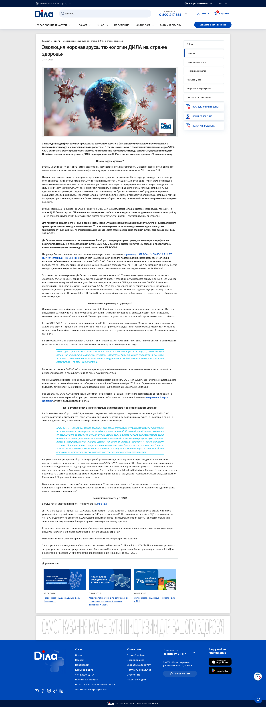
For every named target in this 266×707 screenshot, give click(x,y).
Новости (191, 53)
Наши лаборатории (196, 62)
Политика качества (196, 71)
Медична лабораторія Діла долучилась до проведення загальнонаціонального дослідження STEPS (108, 601)
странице (102, 504)
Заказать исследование (213, 25)
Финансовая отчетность (199, 98)
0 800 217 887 (170, 14)
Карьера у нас (194, 80)
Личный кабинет (137, 655)
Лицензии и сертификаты (199, 89)
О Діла (190, 44)
